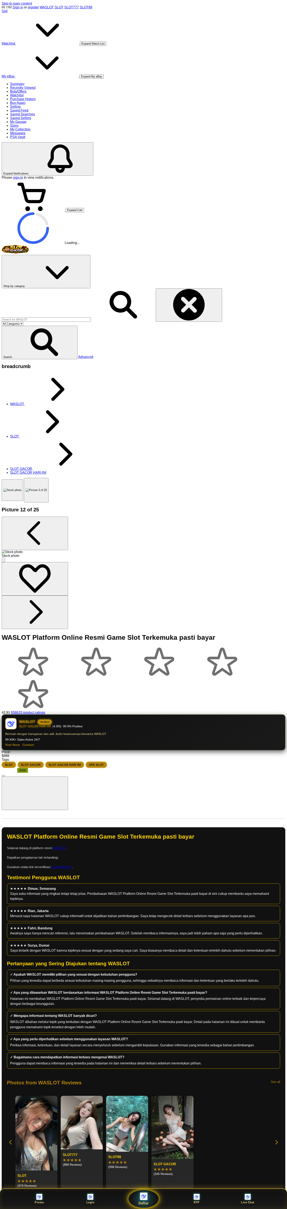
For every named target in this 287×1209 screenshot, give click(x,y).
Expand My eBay (91, 76)
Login (90, 1202)
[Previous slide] (10, 1143)
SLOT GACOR (31, 764)
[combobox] (46, 319)
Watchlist (17, 95)
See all (275, 1082)
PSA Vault (17, 137)
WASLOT (47, 7)
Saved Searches (22, 114)
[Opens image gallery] (3, 560)
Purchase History (23, 99)
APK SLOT (96, 764)
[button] (40, 342)
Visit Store (12, 744)
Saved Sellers (20, 118)
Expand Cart (74, 210)
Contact (28, 744)
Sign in (18, 7)
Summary (17, 84)
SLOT (59, 7)
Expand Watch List (93, 43)
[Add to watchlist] (35, 579)
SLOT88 (86, 7)
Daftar (143, 1203)
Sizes (14, 125)
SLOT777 (71, 7)
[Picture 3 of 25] (36, 490)
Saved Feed (19, 110)
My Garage (18, 122)
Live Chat (247, 1202)
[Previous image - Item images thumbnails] (35, 533)
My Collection (20, 129)
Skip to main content (17, 3)
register (33, 7)
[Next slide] (276, 1143)
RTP (197, 1202)
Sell (5, 11)
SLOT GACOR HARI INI (65, 764)
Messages (17, 133)
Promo (39, 1202)
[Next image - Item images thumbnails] (35, 612)
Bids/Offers (18, 91)
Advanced (85, 357)
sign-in (18, 177)
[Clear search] (189, 305)
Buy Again (17, 103)
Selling (15, 106)
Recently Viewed (23, 87)
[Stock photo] (12, 490)
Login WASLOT (61, 867)
